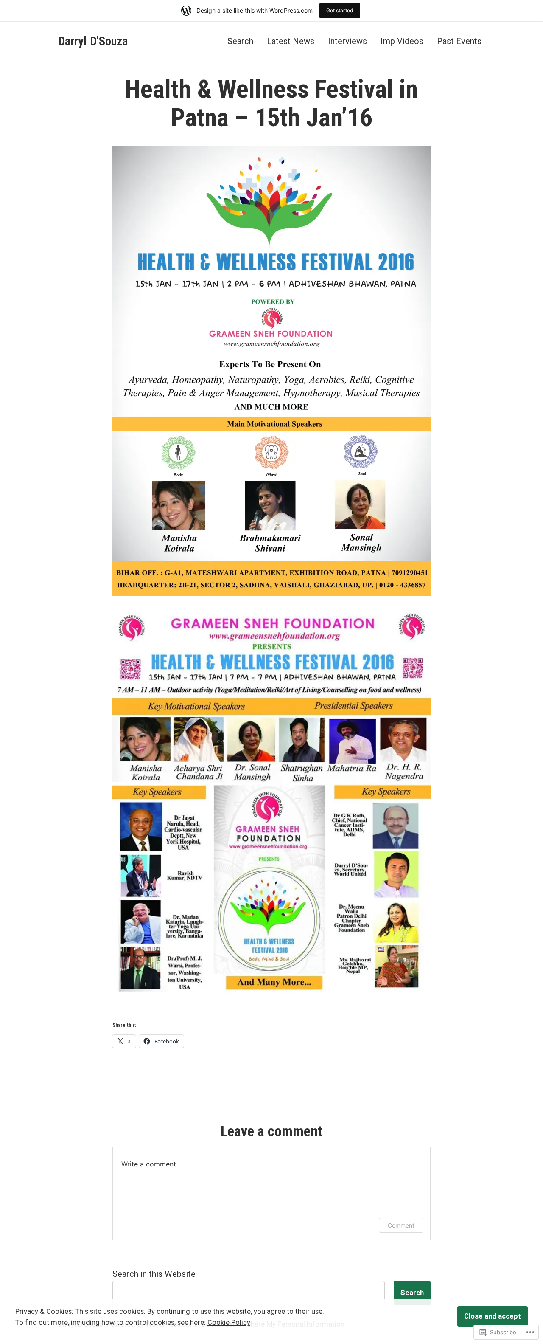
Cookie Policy (228, 1323)
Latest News (290, 41)
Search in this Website (154, 1274)
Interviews (347, 41)
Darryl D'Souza (93, 41)
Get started (339, 10)
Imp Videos (402, 41)
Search (240, 41)
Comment (401, 1225)
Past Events (459, 41)
